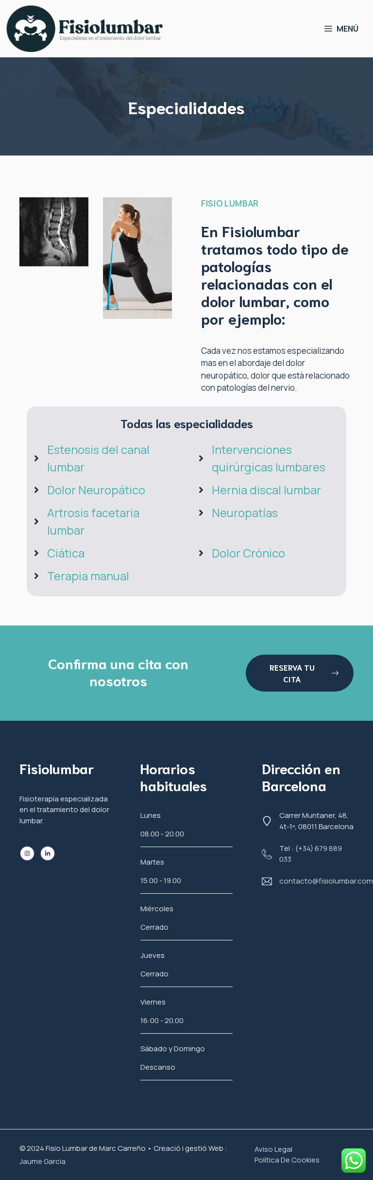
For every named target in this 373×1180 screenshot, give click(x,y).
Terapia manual (88, 576)
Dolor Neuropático (96, 490)
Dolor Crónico (248, 553)
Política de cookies (287, 1160)
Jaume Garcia (42, 1161)
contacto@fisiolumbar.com (326, 881)
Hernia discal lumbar (266, 490)
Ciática (66, 553)
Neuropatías (245, 512)
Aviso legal (273, 1149)
